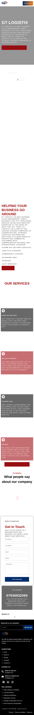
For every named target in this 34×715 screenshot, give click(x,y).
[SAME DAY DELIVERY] (3, 310)
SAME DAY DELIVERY (9, 315)
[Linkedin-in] (8, 682)
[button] (18, 3)
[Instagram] (12, 682)
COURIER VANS (7, 401)
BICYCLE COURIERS (9, 358)
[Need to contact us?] (3, 677)
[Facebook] (3, 682)
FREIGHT (5, 444)
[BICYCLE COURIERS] (3, 353)
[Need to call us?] (3, 671)
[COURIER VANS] (3, 396)
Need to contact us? (12, 676)
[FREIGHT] (3, 439)
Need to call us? (10, 670)
